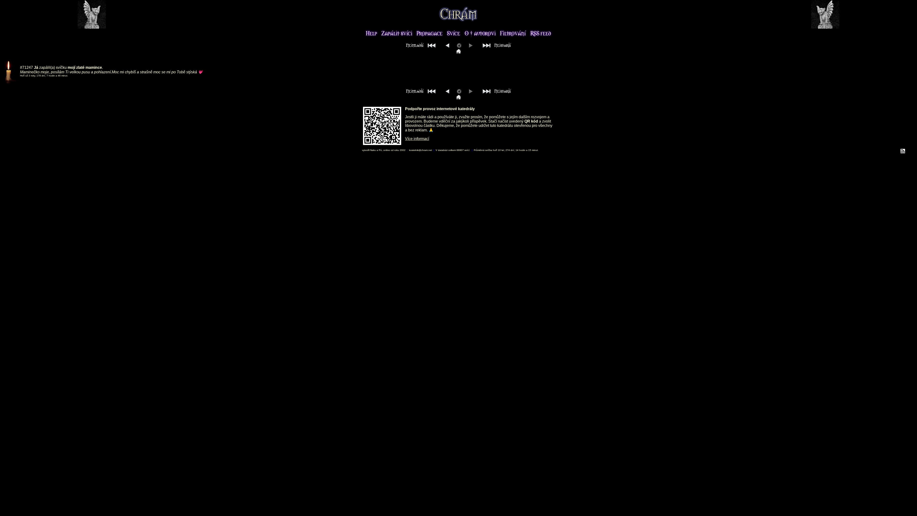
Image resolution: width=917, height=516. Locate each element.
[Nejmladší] (422, 46)
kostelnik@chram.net (420, 150)
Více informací (417, 139)
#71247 (26, 67)
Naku (373, 150)
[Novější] (447, 46)
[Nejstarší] (495, 46)
